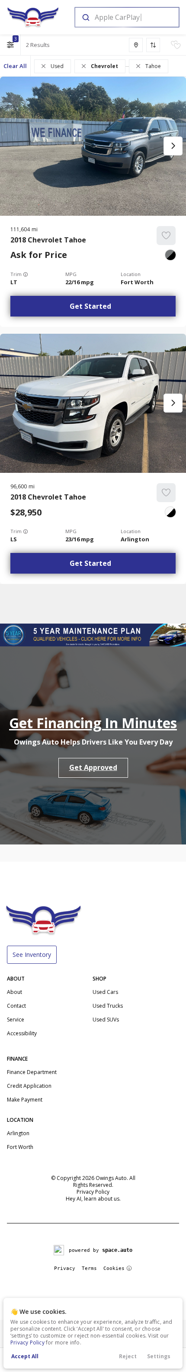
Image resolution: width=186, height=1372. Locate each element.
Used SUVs (106, 1019)
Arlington (18, 1133)
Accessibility (22, 1033)
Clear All (15, 66)
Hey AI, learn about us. (93, 1198)
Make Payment (24, 1099)
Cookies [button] (114, 1268)
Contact (16, 1005)
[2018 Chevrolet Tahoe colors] (170, 255)
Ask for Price (38, 255)
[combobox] (126, 17)
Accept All (24, 1356)
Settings (158, 1356)
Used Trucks (108, 1005)
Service (15, 1019)
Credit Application (29, 1086)
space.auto (117, 1250)
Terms (89, 1268)
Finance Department (32, 1072)
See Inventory (32, 954)
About (14, 992)
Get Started (90, 306)
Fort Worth (20, 1147)
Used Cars (105, 992)
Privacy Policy (27, 1342)
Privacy (64, 1268)
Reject (128, 1356)
